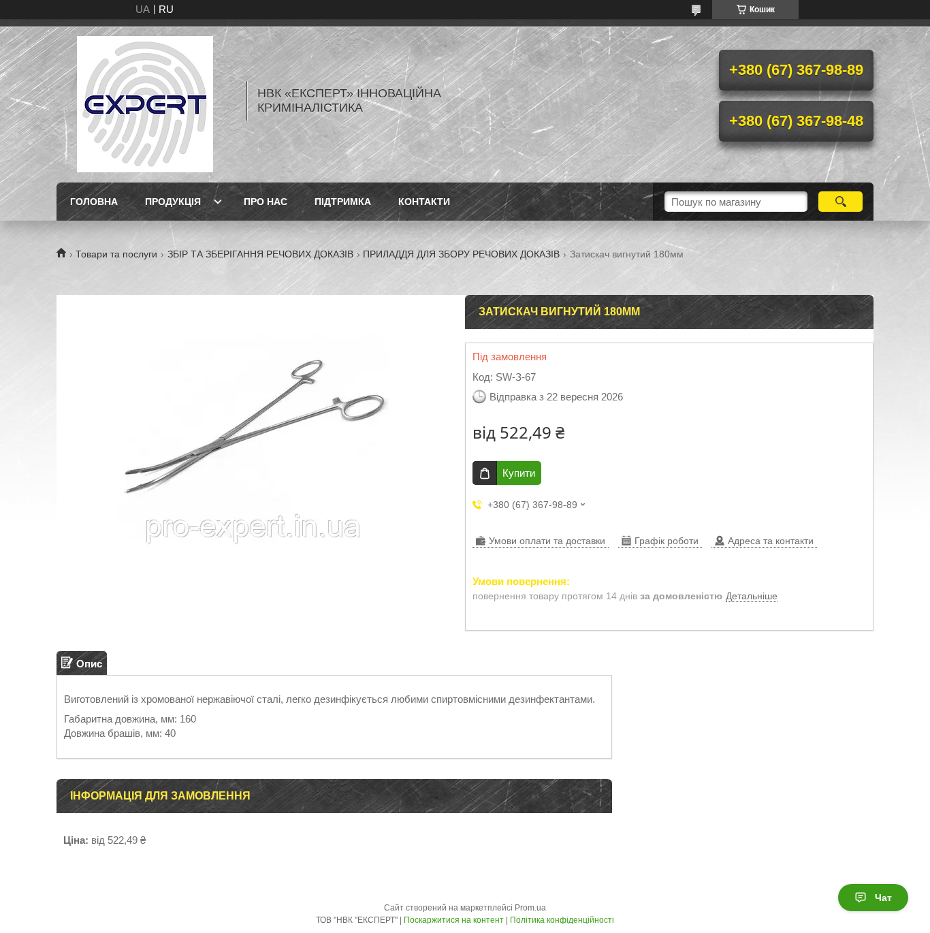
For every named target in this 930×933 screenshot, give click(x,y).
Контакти (424, 201)
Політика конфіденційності (562, 920)
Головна (94, 201)
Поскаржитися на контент (454, 920)
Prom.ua (530, 908)
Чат (883, 897)
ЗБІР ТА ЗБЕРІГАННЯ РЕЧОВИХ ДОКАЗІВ (260, 254)
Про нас (265, 201)
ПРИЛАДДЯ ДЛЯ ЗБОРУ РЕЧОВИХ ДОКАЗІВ (461, 254)
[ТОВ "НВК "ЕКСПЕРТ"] (145, 100)
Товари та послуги (116, 254)
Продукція (173, 201)
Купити (518, 473)
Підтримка (343, 201)
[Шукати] (840, 201)
